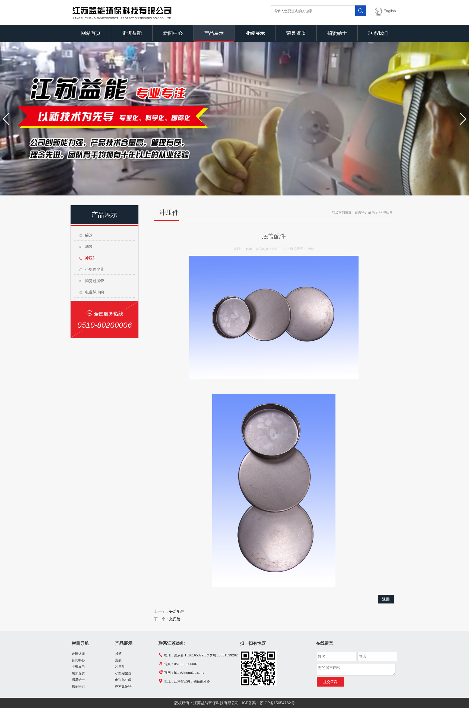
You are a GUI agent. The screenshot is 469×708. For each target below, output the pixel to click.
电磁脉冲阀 (94, 292)
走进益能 (132, 33)
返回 (386, 599)
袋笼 (89, 235)
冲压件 (90, 258)
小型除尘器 (94, 269)
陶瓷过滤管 (94, 281)
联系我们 (378, 33)
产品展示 (214, 33)
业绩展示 (255, 33)
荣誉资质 (296, 33)
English (390, 11)
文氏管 (174, 619)
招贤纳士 (337, 33)
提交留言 (330, 682)
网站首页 (91, 33)
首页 (358, 212)
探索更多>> (123, 686)
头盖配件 (176, 611)
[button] (6, 119)
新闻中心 (173, 33)
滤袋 (89, 246)
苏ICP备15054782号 (277, 703)
